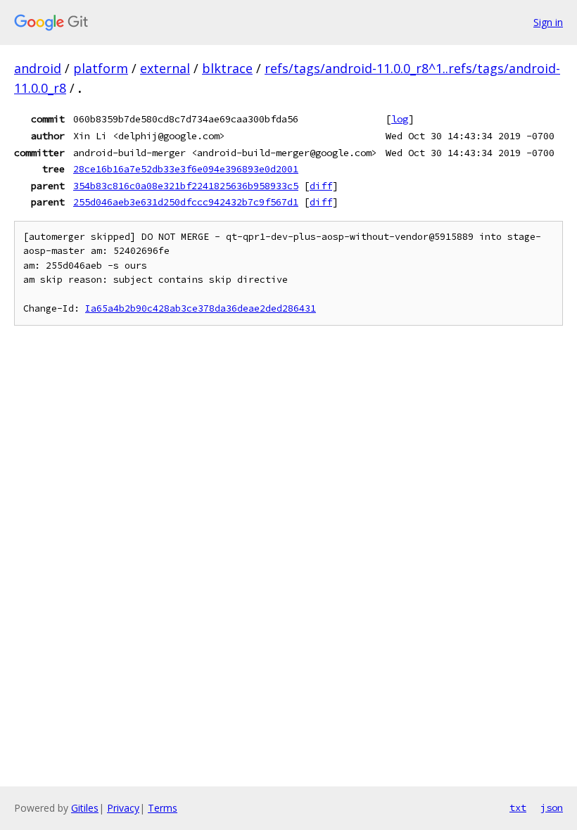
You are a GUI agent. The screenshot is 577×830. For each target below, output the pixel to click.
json (551, 807)
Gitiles (85, 808)
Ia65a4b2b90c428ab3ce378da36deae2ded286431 (200, 308)
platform (100, 68)
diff (321, 185)
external (165, 68)
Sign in (548, 22)
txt (517, 807)
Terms (162, 808)
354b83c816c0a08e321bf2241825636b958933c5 (185, 185)
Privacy (123, 808)
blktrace (227, 68)
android (37, 68)
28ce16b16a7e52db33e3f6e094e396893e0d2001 (185, 168)
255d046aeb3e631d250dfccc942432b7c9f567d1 (185, 202)
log (399, 119)
